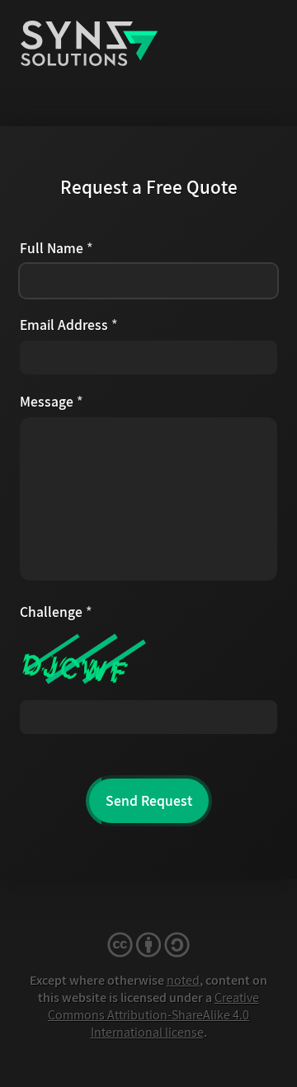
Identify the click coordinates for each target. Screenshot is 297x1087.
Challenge (56, 611)
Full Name (56, 247)
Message (51, 401)
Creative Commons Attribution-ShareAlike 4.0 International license (153, 1015)
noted (183, 980)
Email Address (69, 324)
